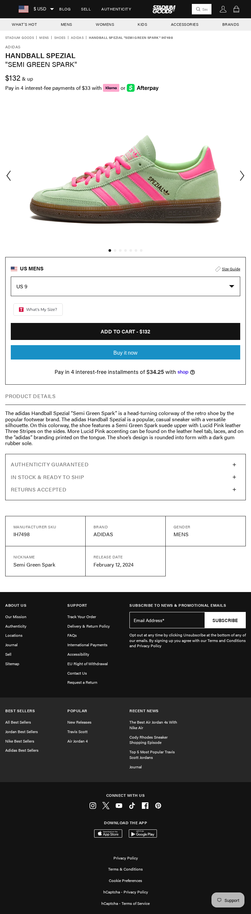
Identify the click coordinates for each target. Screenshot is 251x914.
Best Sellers (20, 711)
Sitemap (12, 663)
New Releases (79, 722)
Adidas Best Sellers (22, 750)
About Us (15, 605)
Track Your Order (81, 616)
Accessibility (78, 654)
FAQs (72, 635)
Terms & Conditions (125, 869)
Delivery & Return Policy (88, 626)
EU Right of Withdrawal (87, 663)
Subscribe (225, 620)
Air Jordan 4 (77, 741)
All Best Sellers (18, 722)
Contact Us (77, 673)
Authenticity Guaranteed (50, 464)
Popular (77, 711)
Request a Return (82, 682)
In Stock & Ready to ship (47, 477)
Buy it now (125, 353)
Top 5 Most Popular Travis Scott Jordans (152, 754)
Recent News (144, 711)
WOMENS (105, 24)
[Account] (223, 9)
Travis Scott (77, 731)
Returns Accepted (38, 489)
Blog (65, 9)
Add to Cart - (125, 331)
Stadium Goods (19, 38)
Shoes (60, 38)
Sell (86, 9)
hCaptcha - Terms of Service (125, 903)
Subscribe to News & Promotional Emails (177, 605)
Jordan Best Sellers (21, 731)
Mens (44, 38)
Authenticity (116, 9)
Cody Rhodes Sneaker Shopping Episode (148, 740)
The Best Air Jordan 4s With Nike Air (153, 724)
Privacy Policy (125, 858)
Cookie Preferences (125, 880)
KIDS (142, 24)
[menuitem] (65, 9)
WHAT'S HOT (24, 24)
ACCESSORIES (185, 24)
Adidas (77, 38)
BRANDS (230, 24)
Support (77, 605)
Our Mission (15, 616)
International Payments (87, 645)
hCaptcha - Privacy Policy (125, 892)
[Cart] (236, 9)
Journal (11, 645)
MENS (66, 24)
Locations (14, 635)
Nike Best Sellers (19, 741)
